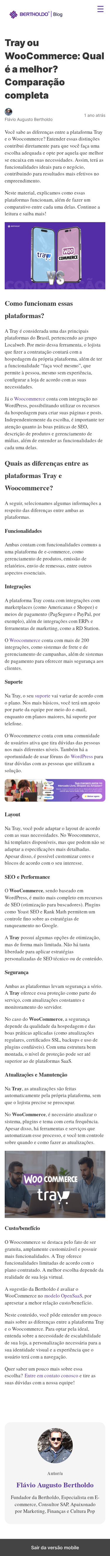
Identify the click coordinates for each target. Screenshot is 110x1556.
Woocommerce (29, 398)
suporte (42, 695)
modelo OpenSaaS (63, 1295)
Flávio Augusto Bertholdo (55, 1484)
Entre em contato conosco (51, 1375)
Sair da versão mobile (55, 1547)
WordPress (82, 756)
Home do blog (31, 10)
